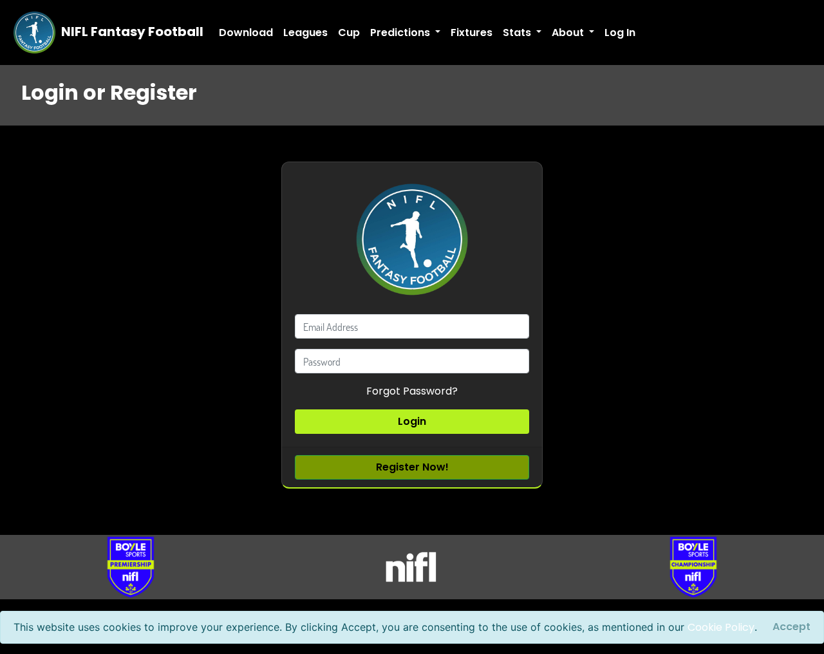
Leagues (305, 32)
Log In (619, 32)
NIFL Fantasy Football (131, 32)
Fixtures (471, 32)
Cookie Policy (721, 627)
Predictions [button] (401, 32)
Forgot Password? (412, 391)
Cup (349, 32)
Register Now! (412, 467)
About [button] (569, 32)
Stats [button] (518, 32)
